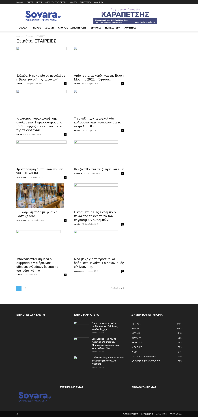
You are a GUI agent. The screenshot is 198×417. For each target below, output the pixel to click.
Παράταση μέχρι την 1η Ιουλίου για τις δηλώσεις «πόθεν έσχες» (105, 326)
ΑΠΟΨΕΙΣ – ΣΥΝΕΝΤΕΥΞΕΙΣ (56, 2)
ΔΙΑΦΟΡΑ (73, 2)
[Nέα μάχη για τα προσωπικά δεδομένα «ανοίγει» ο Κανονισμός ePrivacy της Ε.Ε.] (99, 242)
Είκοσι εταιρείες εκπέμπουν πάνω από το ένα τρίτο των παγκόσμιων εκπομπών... (95, 216)
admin (19, 83)
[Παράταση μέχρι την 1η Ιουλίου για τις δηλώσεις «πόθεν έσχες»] (81, 327)
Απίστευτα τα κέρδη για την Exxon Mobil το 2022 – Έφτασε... (99, 77)
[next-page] (31, 288)
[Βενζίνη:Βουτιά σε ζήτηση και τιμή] (99, 152)
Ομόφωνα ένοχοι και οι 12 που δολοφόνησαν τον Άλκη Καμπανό (108, 360)
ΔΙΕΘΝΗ (39, 2)
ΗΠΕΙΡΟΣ (29, 2)
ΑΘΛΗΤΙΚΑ (98, 2)
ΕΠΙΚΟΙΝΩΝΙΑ (176, 414)
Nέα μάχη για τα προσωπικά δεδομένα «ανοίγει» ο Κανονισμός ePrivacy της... (99, 263)
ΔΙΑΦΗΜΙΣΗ (161, 414)
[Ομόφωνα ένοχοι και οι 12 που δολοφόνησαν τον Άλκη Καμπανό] (81, 361)
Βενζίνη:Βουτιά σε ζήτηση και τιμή (99, 169)
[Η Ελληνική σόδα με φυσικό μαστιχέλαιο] (41, 195)
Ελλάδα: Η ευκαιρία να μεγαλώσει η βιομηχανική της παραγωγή (41, 77)
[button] (178, 28)
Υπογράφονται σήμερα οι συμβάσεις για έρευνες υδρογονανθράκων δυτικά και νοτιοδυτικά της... (37, 264)
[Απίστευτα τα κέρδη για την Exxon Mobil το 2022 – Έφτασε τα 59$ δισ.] (99, 59)
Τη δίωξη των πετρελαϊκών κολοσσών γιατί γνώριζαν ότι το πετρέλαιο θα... (97, 122)
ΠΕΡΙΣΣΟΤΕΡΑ (85, 2)
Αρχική (19, 36)
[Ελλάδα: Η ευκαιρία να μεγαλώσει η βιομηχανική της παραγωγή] (41, 59)
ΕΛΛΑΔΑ (19, 2)
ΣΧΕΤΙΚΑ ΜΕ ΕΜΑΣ (130, 414)
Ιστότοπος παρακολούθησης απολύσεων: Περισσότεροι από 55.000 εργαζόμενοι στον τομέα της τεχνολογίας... (39, 124)
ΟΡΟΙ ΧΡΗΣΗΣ (147, 414)
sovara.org (21, 177)
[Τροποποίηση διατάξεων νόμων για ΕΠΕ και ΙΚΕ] (41, 152)
